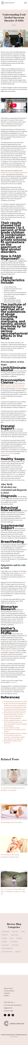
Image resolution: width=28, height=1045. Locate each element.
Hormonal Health (14, 941)
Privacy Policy (14, 1036)
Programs (7, 993)
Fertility (14, 25)
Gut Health (4, 941)
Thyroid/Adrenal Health (7, 951)
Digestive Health (14, 934)
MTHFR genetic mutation (9, 650)
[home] (8, 2)
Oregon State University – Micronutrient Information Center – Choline (15, 729)
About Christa (8, 988)
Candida (23, 931)
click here (14, 682)
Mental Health (15, 945)
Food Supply (19, 938)
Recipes (6, 995)
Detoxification (5, 934)
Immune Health (5, 945)
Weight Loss (18, 951)
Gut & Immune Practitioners (12, 1005)
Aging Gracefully (5, 931)
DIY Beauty (4, 938)
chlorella (13, 557)
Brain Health (15, 931)
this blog (15, 474)
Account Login (8, 1011)
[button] (25, 3)
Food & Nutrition (9, 991)
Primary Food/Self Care (7, 948)
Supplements (8, 1008)
